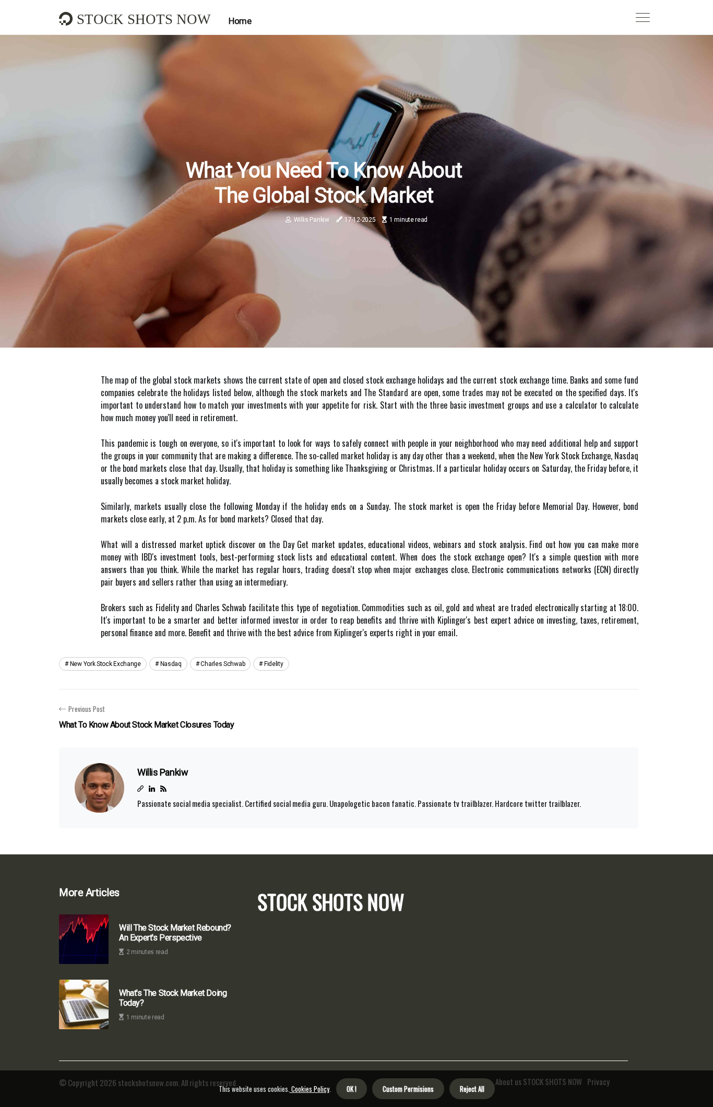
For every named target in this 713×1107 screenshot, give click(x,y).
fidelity (273, 664)
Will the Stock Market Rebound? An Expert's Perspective (175, 933)
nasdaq (171, 664)
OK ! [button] (351, 1089)
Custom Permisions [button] (408, 1089)
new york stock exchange (105, 664)
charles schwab (222, 664)
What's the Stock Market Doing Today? (173, 998)
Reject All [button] (472, 1089)
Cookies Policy (309, 1089)
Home (240, 21)
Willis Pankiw (311, 219)
